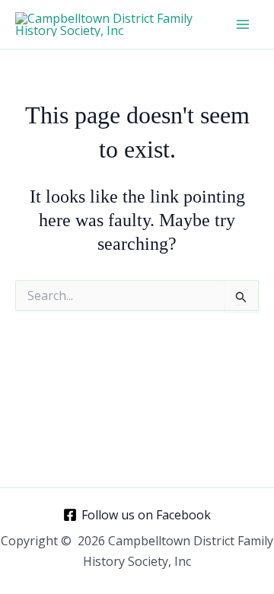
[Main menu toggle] (243, 24)
